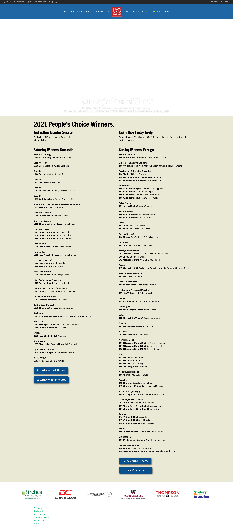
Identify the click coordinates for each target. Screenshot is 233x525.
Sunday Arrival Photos (135, 461)
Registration (83, 12)
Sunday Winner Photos (135, 470)
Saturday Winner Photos (51, 379)
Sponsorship (101, 12)
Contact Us (213, 2)
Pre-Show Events (133, 12)
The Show (67, 12)
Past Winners (152, 12)
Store (166, 12)
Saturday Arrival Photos (51, 370)
